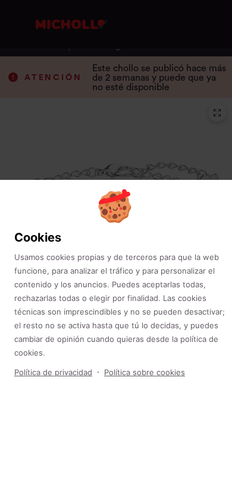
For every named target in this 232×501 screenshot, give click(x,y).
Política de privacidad (53, 372)
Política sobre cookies (144, 372)
